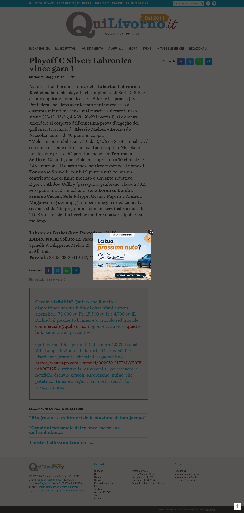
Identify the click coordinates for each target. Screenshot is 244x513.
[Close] (150, 232)
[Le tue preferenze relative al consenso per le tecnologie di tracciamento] (237, 506)
